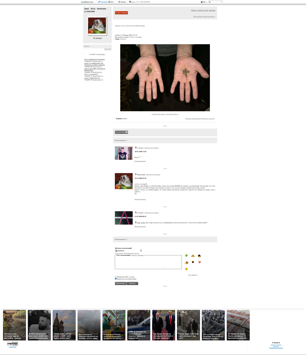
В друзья (99, 38)
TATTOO (123, 39)
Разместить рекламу (276, 348)
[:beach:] (186, 263)
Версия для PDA (276, 345)
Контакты (276, 346)
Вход (112, 2)
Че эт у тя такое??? (91, 74)
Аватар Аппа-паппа (97, 25)
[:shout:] (193, 262)
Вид (205, 2)
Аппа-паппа (85, 11)
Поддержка (202, 2)
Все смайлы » (192, 275)
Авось (133, 2)
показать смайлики (137, 255)
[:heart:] (199, 262)
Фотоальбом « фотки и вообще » (204, 16)
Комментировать (140, 161)
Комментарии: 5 (97, 61)
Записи (86, 8)
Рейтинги (123, 2)
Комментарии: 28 (98, 79)
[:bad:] (186, 255)
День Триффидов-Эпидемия (94, 59)
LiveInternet (87, 2)
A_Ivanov (140, 148)
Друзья (93, 8)
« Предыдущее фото (158, 114)
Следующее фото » (172, 114)
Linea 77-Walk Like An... (92, 78)
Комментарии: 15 (98, 76)
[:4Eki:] (193, 255)
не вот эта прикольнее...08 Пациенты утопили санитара (94, 64)
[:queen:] (199, 255)
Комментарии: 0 (97, 72)
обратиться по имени (151, 148)
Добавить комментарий (193, 118)
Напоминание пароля (131, 253)
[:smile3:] (186, 268)
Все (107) (108, 49)
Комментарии (101, 8)
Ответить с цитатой (207, 118)
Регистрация (104, 2)
